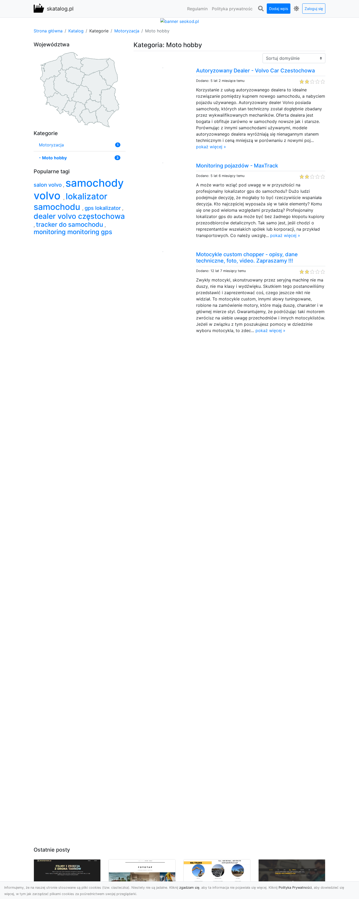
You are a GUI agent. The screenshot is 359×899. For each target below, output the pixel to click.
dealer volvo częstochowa (79, 216)
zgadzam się (189, 888)
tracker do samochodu (70, 224)
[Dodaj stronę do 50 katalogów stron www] (179, 20)
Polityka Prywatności (295, 888)
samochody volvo (79, 189)
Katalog (76, 30)
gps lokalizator (103, 208)
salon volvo (48, 185)
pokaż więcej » (211, 146)
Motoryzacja (126, 30)
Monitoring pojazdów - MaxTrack (237, 165)
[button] (261, 8)
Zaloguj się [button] (314, 8)
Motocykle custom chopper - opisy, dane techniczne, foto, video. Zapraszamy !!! (247, 257)
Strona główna (48, 30)
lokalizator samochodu (70, 201)
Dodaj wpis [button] (278, 8)
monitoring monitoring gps (73, 232)
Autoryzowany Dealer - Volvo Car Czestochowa (255, 70)
